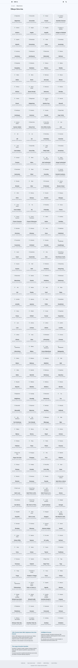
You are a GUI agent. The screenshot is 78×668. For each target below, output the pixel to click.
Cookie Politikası (54, 663)
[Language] (66, 2)
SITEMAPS (39, 663)
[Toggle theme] (63, 2)
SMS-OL (16, 2)
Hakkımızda (23, 663)
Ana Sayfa (13, 5)
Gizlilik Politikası (46, 663)
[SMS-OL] (12, 2)
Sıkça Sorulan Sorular (31, 663)
